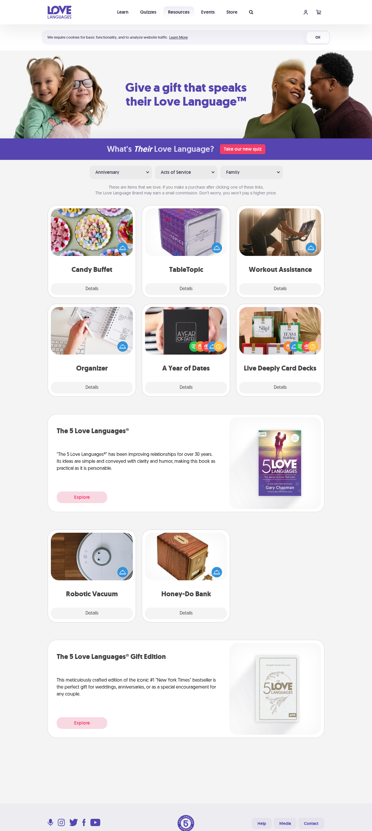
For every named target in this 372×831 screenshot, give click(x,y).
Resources (178, 12)
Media (285, 823)
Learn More (178, 37)
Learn (122, 12)
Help (261, 823)
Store (231, 12)
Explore (82, 497)
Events (208, 12)
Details (92, 289)
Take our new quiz (243, 149)
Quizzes (148, 12)
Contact (311, 823)
